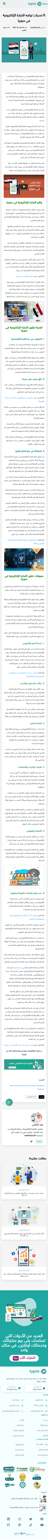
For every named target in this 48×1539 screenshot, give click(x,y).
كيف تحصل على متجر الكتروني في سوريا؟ (18, 1045)
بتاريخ (20, 27)
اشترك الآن (24, 1358)
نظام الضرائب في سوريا (24, 276)
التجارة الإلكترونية (31, 1097)
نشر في (37, 27)
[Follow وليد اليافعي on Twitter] (31, 1142)
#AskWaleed (30, 1135)
